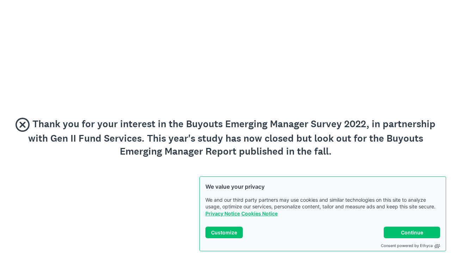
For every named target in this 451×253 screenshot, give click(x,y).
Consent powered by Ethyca (407, 245)
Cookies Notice (259, 213)
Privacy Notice (222, 213)
